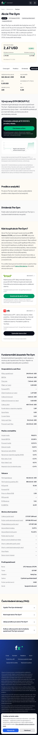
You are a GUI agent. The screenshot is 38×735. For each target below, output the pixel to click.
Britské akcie (10, 9)
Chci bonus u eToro (19, 128)
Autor (30, 655)
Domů (3, 9)
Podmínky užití (10, 659)
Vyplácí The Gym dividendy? (19, 607)
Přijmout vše (10, 730)
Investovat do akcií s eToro (19, 296)
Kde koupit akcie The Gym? (19, 615)
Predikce (15, 68)
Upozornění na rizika (12, 662)
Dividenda (25, 68)
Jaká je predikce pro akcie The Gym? (19, 622)
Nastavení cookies (26, 662)
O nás (7, 655)
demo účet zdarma (21, 266)
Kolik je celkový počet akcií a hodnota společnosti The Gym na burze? (19, 630)
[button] (19, 147)
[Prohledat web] (30, 3)
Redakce (23, 655)
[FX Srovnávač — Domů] (19, 647)
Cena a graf (6, 68)
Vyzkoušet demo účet (19, 333)
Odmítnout (27, 730)
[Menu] (35, 3)
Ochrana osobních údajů (25, 659)
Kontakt (14, 655)
